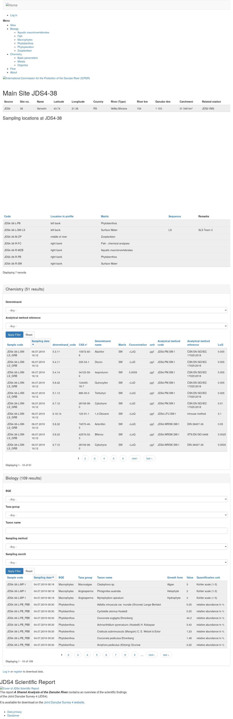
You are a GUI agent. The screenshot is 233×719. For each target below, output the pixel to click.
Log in (13, 15)
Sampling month (16, 554)
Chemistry (16, 54)
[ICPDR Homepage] (46, 78)
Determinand (13, 302)
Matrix (105, 216)
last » (149, 458)
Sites (13, 25)
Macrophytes (24, 39)
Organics (22, 65)
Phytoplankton (25, 47)
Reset (29, 334)
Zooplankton (24, 50)
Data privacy (14, 712)
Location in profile (62, 216)
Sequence (175, 216)
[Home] (11, 4)
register (18, 671)
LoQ (220, 344)
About (13, 72)
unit (152, 344)
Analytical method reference (23, 317)
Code (7, 216)
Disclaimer (13, 715)
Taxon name (13, 522)
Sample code (15, 344)
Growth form (175, 577)
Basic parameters (27, 58)
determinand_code (64, 344)
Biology (14, 29)
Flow (13, 68)
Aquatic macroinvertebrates (33, 32)
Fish (19, 36)
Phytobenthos (25, 43)
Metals (21, 61)
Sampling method (16, 538)
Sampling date (43, 577)
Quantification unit (208, 577)
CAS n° (83, 344)
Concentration (138, 344)
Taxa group (13, 506)
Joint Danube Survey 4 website (64, 702)
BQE (8, 491)
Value (190, 577)
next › (135, 458)
